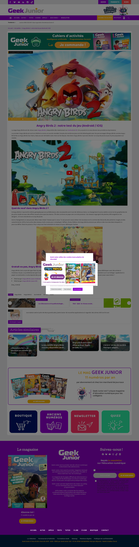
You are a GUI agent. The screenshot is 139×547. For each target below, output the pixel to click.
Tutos (67, 530)
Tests (59, 530)
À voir (84, 530)
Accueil (33, 530)
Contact (105, 530)
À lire (76, 530)
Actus (42, 530)
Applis (51, 530)
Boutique (94, 530)
